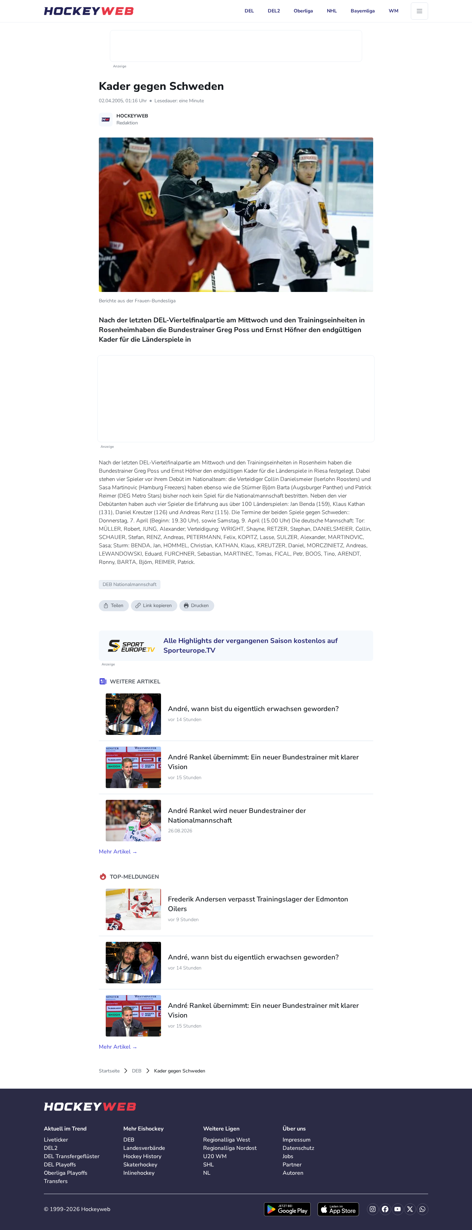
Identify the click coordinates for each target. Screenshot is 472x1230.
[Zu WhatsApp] (422, 1209)
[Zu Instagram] (372, 1209)
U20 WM (215, 1156)
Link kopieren (157, 605)
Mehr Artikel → (118, 851)
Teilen (117, 605)
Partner (292, 1164)
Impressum (297, 1140)
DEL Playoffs (60, 1164)
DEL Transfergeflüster (72, 1156)
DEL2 (51, 1148)
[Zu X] (410, 1209)
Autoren (293, 1173)
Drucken (200, 605)
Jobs (288, 1156)
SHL (208, 1164)
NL (206, 1173)
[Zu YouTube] (397, 1209)
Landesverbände (144, 1148)
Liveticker (56, 1140)
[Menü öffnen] (419, 11)
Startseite (109, 1071)
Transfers (56, 1181)
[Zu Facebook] (385, 1209)
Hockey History (142, 1156)
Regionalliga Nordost (230, 1148)
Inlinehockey (138, 1173)
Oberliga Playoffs (65, 1173)
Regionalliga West (226, 1140)
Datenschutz (298, 1148)
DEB (137, 1071)
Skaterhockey (140, 1164)
